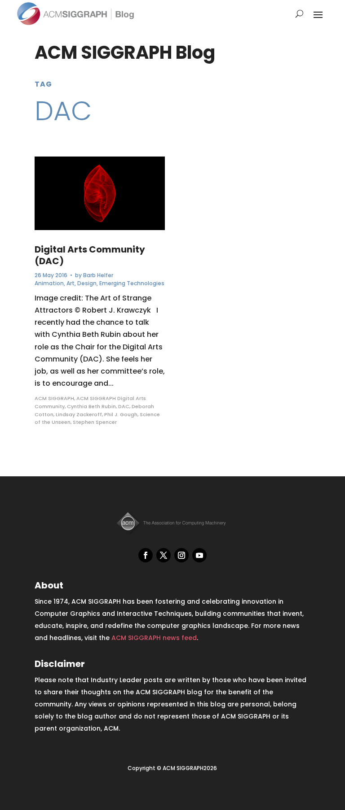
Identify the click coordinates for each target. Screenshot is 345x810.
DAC (123, 406)
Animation (49, 283)
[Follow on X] (163, 555)
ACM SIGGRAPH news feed (154, 637)
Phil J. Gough (120, 414)
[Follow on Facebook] (145, 555)
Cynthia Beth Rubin (91, 406)
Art (70, 283)
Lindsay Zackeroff (79, 414)
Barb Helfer (98, 275)
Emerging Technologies (131, 283)
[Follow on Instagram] (181, 555)
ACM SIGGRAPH (54, 398)
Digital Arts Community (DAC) (90, 255)
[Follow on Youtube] (199, 555)
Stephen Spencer (95, 422)
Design (87, 283)
